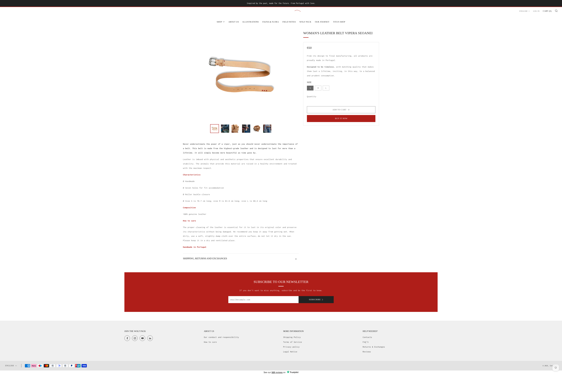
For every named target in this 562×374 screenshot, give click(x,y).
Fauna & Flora (270, 22)
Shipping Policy (292, 337)
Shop (219, 22)
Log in (536, 11)
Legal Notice (290, 351)
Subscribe (315, 299)
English (523, 11)
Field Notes (289, 22)
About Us (233, 22)
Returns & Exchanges (374, 347)
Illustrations (251, 22)
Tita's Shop (339, 22)
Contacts (367, 337)
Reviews (367, 351)
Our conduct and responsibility (221, 337)
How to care (210, 342)
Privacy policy (291, 347)
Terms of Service (292, 342)
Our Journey (322, 22)
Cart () (547, 11)
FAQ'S (366, 342)
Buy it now (341, 118)
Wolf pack (305, 22)
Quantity (311, 96)
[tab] (214, 128)
